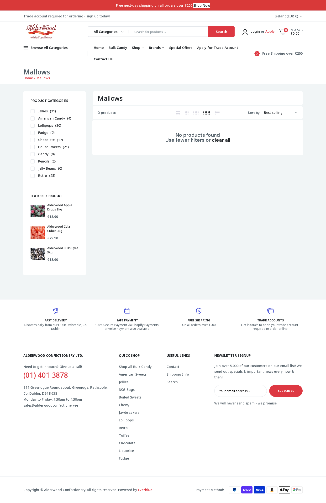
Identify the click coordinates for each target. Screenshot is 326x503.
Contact (173, 366)
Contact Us (103, 59)
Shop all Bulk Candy (135, 366)
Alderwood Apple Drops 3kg (59, 207)
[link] (313, 468)
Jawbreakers (129, 412)
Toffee (124, 435)
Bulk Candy (118, 47)
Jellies (123, 382)
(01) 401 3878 (45, 375)
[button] (55, 196)
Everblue (145, 489)
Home (99, 47)
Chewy (124, 405)
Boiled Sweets (130, 397)
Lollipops (126, 420)
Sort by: (254, 112)
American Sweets (133, 374)
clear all (221, 140)
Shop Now (201, 5)
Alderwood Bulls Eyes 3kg (62, 250)
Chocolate (127, 443)
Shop (136, 47)
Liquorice (126, 450)
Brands (155, 47)
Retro (123, 427)
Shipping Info (178, 374)
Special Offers (180, 47)
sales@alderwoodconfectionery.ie (50, 405)
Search (172, 382)
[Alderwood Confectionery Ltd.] (40, 32)
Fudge (124, 458)
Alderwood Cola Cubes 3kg (58, 228)
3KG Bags (127, 389)
